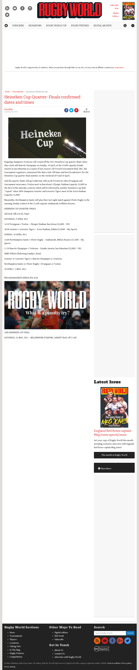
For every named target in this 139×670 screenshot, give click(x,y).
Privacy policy (126, 663)
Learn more (119, 67)
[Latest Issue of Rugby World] (128, 11)
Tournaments (17, 92)
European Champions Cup (37, 92)
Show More (105, 468)
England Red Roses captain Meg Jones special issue (113, 433)
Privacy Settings (9, 667)
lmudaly (8, 109)
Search (130, 633)
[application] (47, 305)
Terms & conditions (113, 663)
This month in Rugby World (114, 455)
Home (7, 92)
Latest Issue (107, 382)
